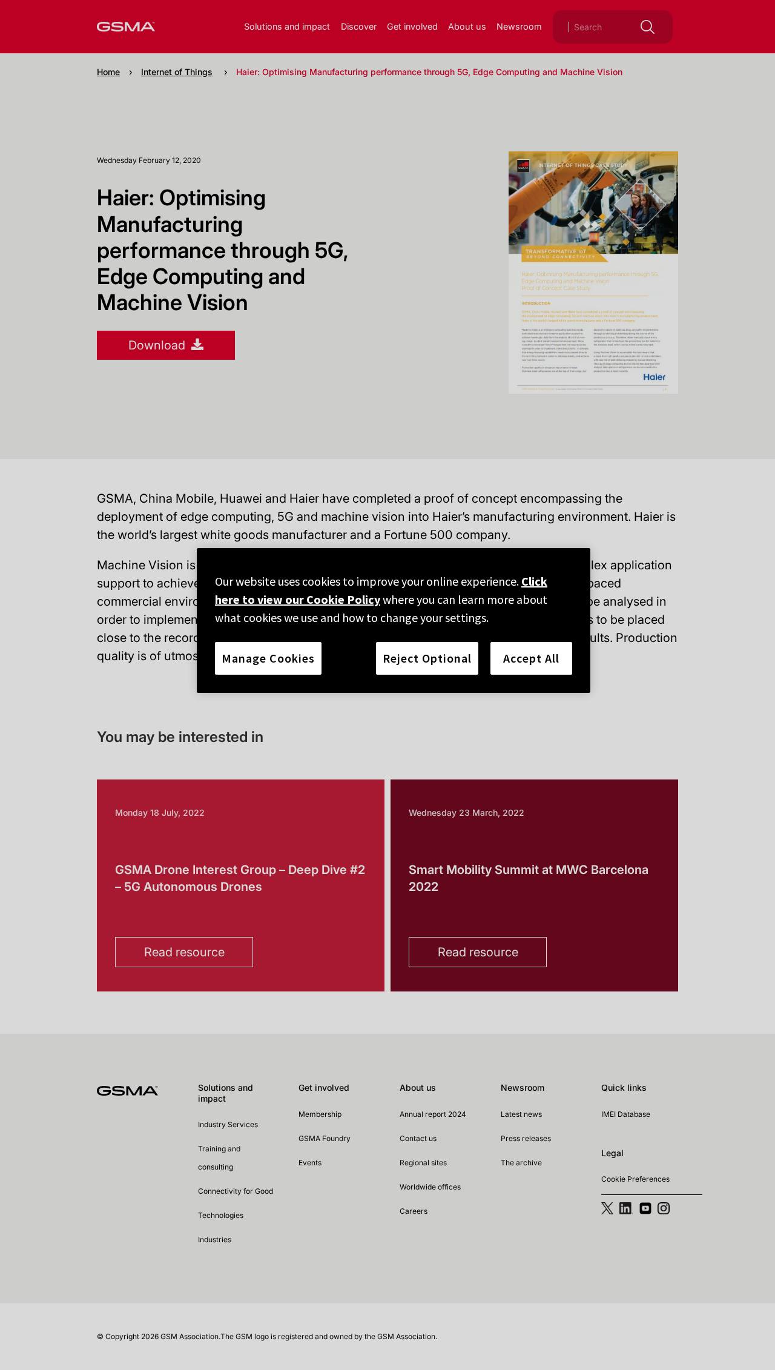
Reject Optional (427, 658)
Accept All (531, 658)
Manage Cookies (268, 658)
